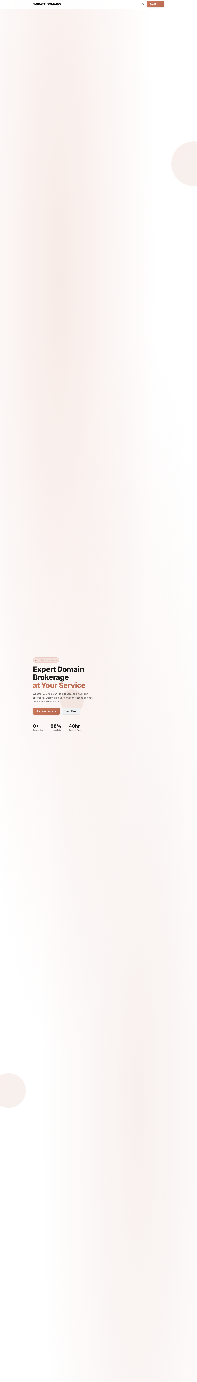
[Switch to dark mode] (142, 4)
